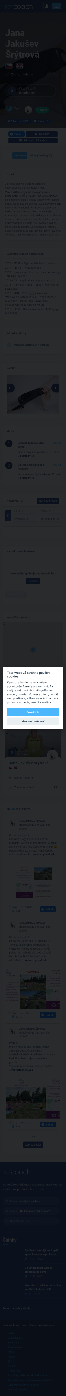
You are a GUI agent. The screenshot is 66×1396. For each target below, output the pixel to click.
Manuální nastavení (33, 721)
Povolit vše (33, 712)
